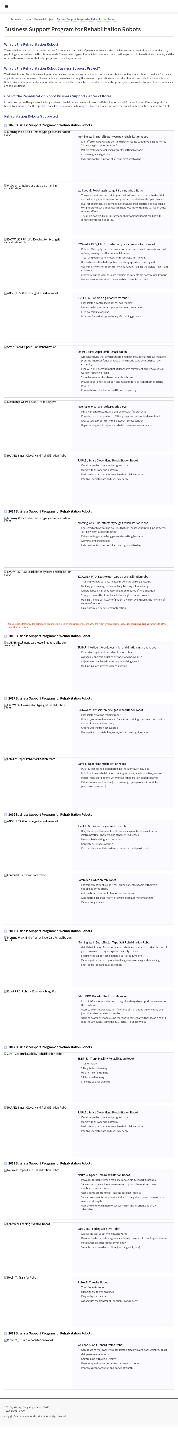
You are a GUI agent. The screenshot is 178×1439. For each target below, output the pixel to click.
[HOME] (6, 20)
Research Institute (20, 19)
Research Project (43, 19)
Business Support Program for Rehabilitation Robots (86, 19)
